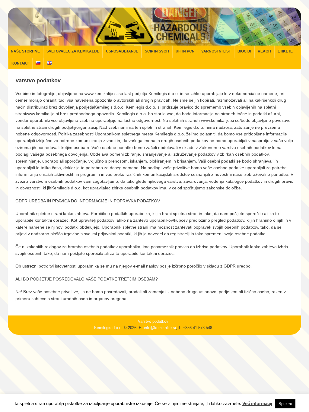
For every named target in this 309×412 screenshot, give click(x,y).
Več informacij (257, 403)
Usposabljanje (122, 51)
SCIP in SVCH (157, 51)
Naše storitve (25, 51)
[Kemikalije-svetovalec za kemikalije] (154, 42)
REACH (264, 51)
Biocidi (244, 51)
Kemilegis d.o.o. (108, 327)
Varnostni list (216, 51)
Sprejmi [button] (285, 403)
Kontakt (20, 63)
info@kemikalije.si (160, 327)
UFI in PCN (185, 51)
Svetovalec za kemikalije (72, 51)
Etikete (285, 51)
